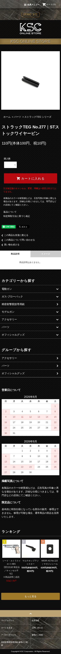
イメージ (45, 254)
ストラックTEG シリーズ (37, 116)
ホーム (7, 116)
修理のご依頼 (37, 635)
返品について (10, 212)
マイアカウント (7, 620)
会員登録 (35, 620)
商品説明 (15, 254)
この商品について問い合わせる (19, 240)
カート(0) (51, 4)
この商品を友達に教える (16, 235)
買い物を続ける (11, 244)
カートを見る (6, 628)
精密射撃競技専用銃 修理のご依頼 (14, 643)
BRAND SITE (31, 14)
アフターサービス (8, 635)
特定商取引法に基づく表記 (16, 216)
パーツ (17, 116)
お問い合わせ (37, 628)
